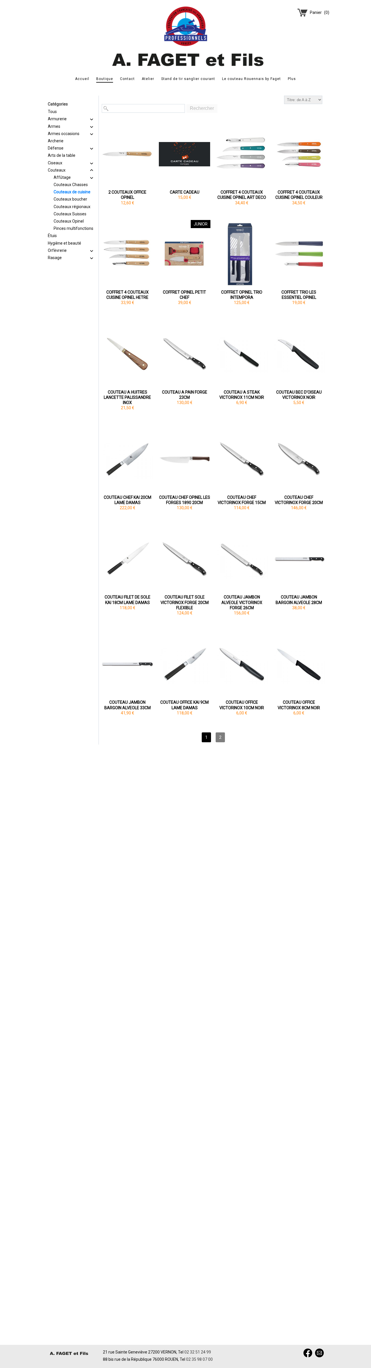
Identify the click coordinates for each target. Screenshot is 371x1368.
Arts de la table (61, 155)
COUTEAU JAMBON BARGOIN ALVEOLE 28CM (299, 600)
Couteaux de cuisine (72, 192)
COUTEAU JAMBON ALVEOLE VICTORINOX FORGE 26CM (241, 602)
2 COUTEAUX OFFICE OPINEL (127, 195)
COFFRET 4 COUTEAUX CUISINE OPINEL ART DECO (241, 195)
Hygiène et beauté (64, 243)
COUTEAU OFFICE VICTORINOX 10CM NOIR (241, 705)
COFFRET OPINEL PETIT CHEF (184, 295)
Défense (55, 148)
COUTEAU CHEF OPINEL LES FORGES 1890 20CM (184, 500)
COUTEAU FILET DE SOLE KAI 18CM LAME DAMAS (127, 600)
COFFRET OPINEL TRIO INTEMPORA (241, 295)
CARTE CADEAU (184, 192)
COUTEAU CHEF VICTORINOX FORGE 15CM (242, 500)
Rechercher (202, 108)
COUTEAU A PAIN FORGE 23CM (184, 395)
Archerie (55, 141)
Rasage (55, 257)
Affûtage (62, 177)
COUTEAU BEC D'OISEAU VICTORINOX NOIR (299, 395)
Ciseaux (55, 163)
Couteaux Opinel (69, 221)
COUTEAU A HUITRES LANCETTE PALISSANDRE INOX (127, 397)
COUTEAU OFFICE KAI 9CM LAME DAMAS (184, 705)
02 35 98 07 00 (199, 1359)
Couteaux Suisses (70, 214)
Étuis (52, 235)
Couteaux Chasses (71, 184)
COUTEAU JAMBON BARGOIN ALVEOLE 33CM (127, 705)
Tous (52, 111)
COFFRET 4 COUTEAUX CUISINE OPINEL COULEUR (299, 195)
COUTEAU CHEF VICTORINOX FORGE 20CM (299, 500)
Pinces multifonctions (73, 228)
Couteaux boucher (70, 199)
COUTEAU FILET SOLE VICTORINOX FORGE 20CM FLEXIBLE (185, 602)
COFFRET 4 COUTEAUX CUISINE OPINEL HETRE (127, 295)
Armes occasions (63, 133)
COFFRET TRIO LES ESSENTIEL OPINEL (298, 295)
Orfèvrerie (57, 250)
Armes (54, 126)
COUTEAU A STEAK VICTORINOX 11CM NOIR (241, 395)
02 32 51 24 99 (197, 1352)
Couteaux (57, 170)
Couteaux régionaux (72, 206)
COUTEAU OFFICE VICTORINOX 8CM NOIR (299, 705)
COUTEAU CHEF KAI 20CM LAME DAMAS (127, 500)
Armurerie (57, 119)
